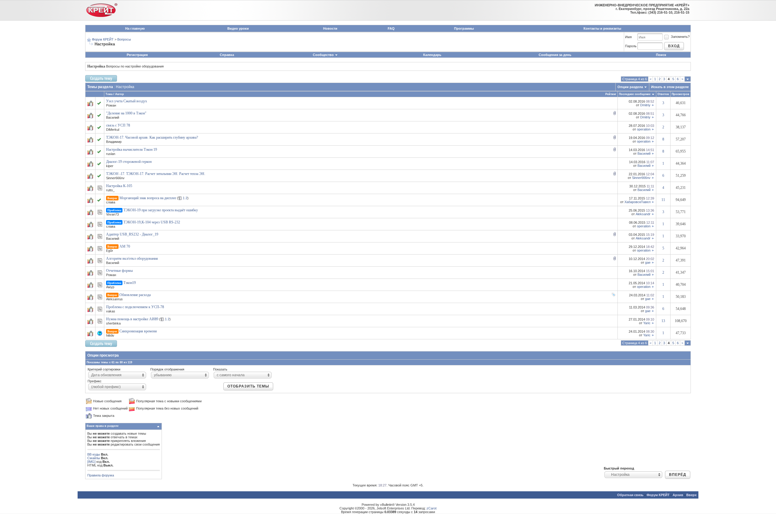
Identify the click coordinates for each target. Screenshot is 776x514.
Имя (628, 37)
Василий (112, 117)
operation (644, 129)
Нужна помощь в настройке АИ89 (132, 319)
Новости (330, 28)
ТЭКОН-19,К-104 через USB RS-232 (151, 222)
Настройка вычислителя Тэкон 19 (131, 149)
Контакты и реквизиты (602, 28)
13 (663, 321)
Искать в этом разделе (670, 87)
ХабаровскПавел (637, 202)
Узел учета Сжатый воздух (126, 101)
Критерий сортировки (104, 369)
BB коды (93, 454)
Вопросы (124, 39)
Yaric (647, 323)
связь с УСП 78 (118, 125)
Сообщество (323, 55)
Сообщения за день (555, 55)
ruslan (110, 154)
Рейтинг (610, 94)
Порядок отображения (167, 369)
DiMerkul (112, 129)
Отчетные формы (119, 271)
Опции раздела (630, 87)
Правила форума (100, 475)
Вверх (691, 495)
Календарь (432, 55)
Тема (108, 94)
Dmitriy (645, 105)
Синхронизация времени (138, 331)
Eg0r (109, 250)
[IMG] (91, 461)
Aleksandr (643, 214)
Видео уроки (238, 28)
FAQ (391, 28)
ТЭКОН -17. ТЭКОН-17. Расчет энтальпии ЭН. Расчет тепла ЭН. (155, 174)
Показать (220, 369)
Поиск (661, 55)
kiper (109, 166)
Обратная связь (630, 495)
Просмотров (680, 94)
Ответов (663, 94)
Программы (464, 28)
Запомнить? (680, 36)
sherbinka (113, 323)
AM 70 (124, 246)
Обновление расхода (135, 295)
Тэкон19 (129, 283)
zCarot (431, 508)
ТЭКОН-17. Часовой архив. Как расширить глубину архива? (152, 137)
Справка (227, 55)
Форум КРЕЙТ (103, 39)
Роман (111, 105)
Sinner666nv (115, 178)
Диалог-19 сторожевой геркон (129, 162)
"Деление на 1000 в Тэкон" (126, 113)
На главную (135, 28)
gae (648, 262)
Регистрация (137, 55)
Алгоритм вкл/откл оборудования (132, 258)
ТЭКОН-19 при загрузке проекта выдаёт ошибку (160, 210)
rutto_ (110, 190)
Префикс (95, 381)
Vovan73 (112, 214)
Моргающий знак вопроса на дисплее (147, 198)
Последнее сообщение (635, 94)
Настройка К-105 (119, 186)
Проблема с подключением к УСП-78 (135, 307)
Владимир (114, 141)
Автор (119, 94)
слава (110, 202)
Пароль (631, 46)
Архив (678, 495)
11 (663, 200)
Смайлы (93, 458)
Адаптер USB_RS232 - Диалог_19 (132, 234)
